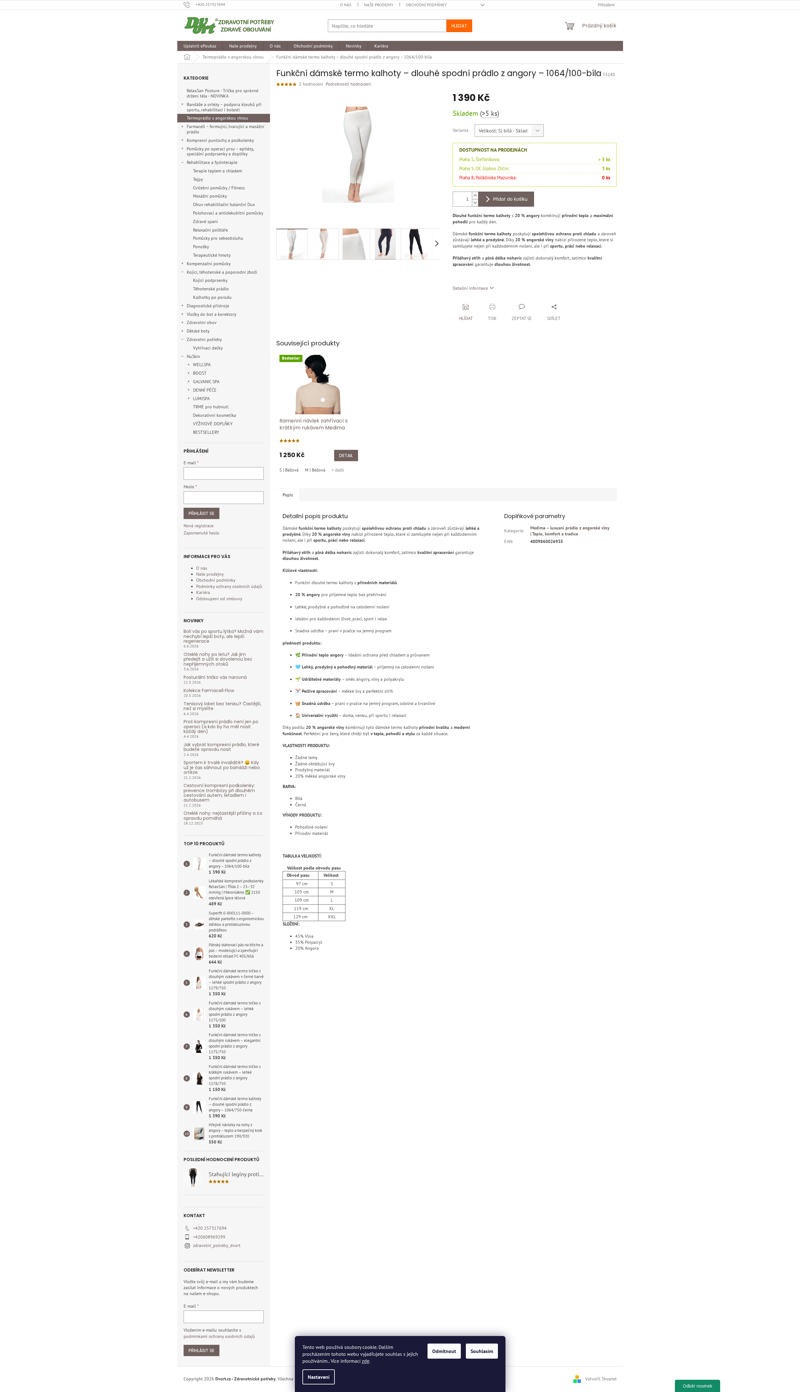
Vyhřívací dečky (208, 348)
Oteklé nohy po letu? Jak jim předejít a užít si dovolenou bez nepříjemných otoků (218, 659)
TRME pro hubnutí (211, 407)
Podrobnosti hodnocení (348, 84)
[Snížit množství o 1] (475, 202)
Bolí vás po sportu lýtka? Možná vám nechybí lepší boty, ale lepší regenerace (223, 636)
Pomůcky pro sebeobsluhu (218, 238)
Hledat (459, 26)
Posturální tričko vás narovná (215, 677)
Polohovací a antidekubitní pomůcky (228, 213)
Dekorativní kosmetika (214, 415)
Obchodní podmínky (426, 5)
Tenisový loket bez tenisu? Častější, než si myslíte (222, 706)
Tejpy (198, 179)
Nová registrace (198, 525)
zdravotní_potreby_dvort (216, 1245)
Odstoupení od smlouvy (219, 598)
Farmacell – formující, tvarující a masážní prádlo (225, 129)
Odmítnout (444, 1351)
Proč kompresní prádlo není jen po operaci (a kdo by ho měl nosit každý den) (221, 726)
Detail (346, 455)
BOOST (200, 373)
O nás (345, 5)
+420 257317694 (210, 1228)
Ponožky (201, 246)
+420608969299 (209, 1237)
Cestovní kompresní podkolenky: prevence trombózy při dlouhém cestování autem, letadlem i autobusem (219, 793)
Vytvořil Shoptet (601, 1379)
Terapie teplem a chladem (217, 171)
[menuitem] (200, 46)
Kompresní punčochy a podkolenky (220, 140)
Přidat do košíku (510, 199)
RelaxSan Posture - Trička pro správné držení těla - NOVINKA (222, 93)
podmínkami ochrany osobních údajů (219, 1336)
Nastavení (318, 1377)
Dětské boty (198, 331)
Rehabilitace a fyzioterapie (212, 162)
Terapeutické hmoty (212, 255)
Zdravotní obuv (202, 322)
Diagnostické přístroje (208, 306)
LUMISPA (201, 398)
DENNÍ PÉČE (205, 390)
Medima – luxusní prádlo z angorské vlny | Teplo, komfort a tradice (569, 531)
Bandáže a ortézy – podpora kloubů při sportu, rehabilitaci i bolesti (224, 107)
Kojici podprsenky (210, 280)
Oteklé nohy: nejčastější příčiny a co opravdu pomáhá (223, 816)
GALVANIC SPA (206, 381)
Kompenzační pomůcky (209, 263)
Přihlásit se (201, 513)
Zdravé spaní (205, 221)
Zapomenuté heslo (201, 533)
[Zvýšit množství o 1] (475, 195)
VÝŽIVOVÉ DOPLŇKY (213, 424)
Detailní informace (470, 288)
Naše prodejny (378, 5)
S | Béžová (289, 470)
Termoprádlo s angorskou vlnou (217, 118)
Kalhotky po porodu (212, 297)
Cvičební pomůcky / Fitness (219, 188)
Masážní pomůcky (210, 196)
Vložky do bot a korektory (211, 314)
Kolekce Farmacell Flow (209, 690)
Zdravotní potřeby (204, 339)
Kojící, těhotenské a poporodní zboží (222, 272)
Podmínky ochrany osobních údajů (229, 586)
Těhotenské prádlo (211, 289)
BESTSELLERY (206, 432)
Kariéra (203, 592)
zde (365, 1361)
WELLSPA (202, 364)
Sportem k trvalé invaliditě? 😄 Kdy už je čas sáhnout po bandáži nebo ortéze (222, 767)
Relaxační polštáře (210, 230)
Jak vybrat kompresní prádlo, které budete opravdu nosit (221, 747)
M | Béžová (315, 470)
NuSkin (193, 356)
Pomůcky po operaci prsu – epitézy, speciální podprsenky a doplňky (220, 151)
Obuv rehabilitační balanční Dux (224, 204)
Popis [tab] (288, 495)
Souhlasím (482, 1351)
